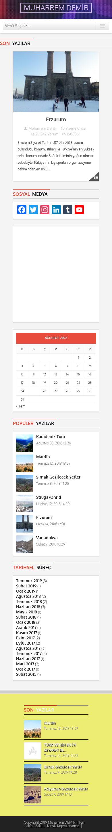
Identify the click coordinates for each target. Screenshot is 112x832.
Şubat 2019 (26, 586)
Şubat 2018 (26, 617)
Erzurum (56, 119)
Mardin (43, 457)
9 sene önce (75, 128)
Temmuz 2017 (29, 653)
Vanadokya (47, 538)
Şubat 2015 (26, 674)
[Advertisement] (56, 275)
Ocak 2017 (25, 669)
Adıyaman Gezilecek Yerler (66, 788)
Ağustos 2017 (28, 648)
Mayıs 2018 (26, 612)
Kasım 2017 (26, 633)
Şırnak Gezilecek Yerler (58, 477)
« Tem (20, 406)
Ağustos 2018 (28, 596)
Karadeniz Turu (50, 437)
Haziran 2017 (28, 659)
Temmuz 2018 (29, 601)
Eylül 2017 (25, 643)
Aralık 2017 (26, 627)
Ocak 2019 (25, 591)
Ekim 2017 (25, 638)
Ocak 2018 (25, 622)
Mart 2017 (25, 664)
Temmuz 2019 (29, 581)
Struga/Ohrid (48, 497)
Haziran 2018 (28, 607)
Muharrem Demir (42, 128)
